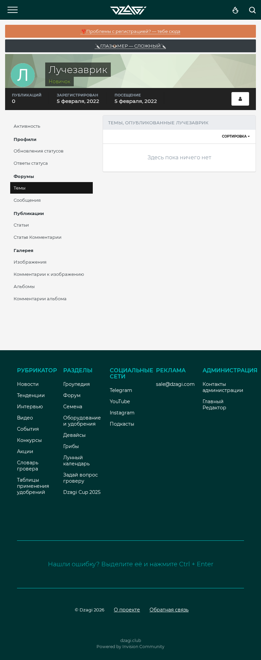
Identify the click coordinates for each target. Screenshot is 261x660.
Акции (25, 451)
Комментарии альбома (40, 298)
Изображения (30, 262)
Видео (25, 418)
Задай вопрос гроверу (80, 478)
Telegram (121, 390)
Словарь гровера (27, 466)
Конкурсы (29, 440)
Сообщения (27, 200)
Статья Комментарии (38, 237)
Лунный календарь (76, 460)
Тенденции (31, 395)
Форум (72, 395)
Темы (19, 188)
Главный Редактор (214, 404)
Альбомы (24, 286)
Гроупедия (76, 384)
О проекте (127, 610)
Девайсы (74, 435)
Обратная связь (169, 610)
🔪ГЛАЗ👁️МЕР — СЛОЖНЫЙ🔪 (130, 46)
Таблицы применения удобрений (33, 486)
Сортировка (235, 136)
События (28, 429)
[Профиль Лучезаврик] (240, 99)
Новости (28, 384)
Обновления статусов (39, 151)
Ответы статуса (31, 163)
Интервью (30, 407)
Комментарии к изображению (49, 274)
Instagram (122, 413)
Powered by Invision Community (130, 646)
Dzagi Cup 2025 (82, 492)
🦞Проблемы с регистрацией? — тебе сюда (130, 31)
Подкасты (122, 424)
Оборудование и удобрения (82, 421)
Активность (27, 126)
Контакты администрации (223, 387)
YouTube (120, 401)
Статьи (21, 225)
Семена (72, 407)
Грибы (71, 446)
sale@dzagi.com (175, 384)
